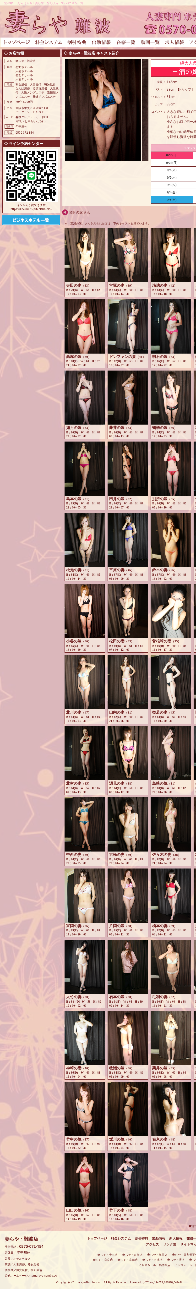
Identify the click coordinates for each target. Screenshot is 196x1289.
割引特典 (141, 1238)
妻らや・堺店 (176, 1260)
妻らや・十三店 (108, 1254)
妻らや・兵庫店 (152, 1260)
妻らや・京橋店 (132, 1254)
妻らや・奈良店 (103, 1260)
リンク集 (169, 1244)
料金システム (121, 1238)
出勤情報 (158, 1238)
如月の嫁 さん (79, 212)
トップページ (97, 1238)
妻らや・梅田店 (157, 1254)
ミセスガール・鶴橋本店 (154, 1265)
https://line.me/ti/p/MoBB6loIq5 (31, 209)
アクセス (152, 1244)
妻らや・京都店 (128, 1260)
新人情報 (176, 1238)
